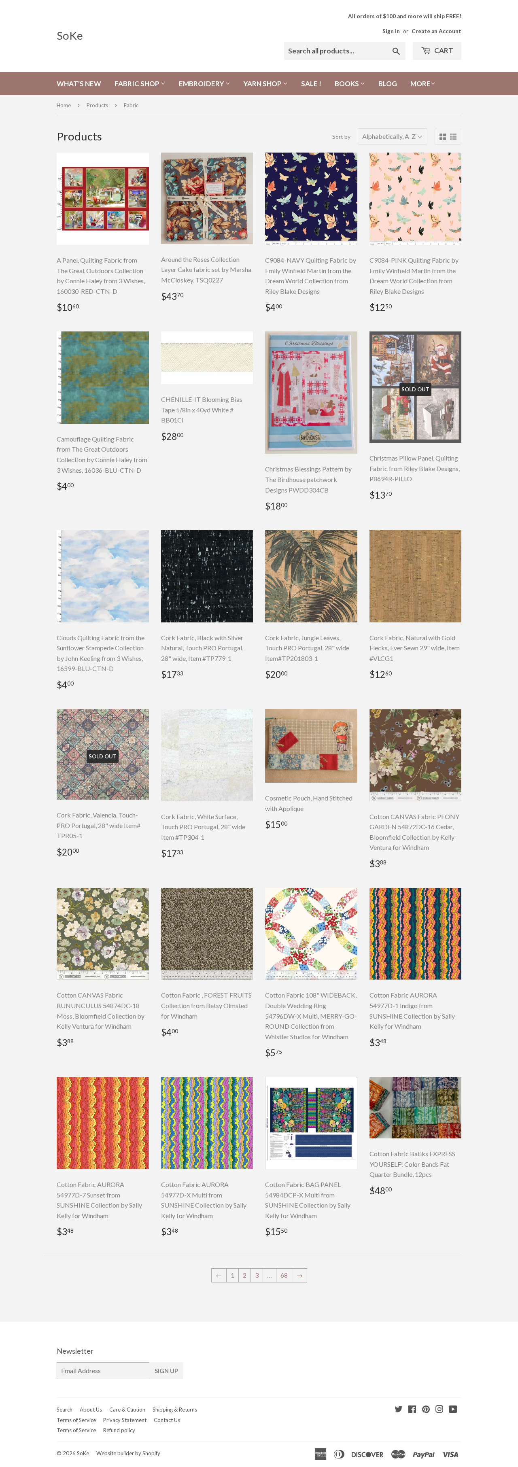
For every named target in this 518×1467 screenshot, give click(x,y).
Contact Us (167, 1420)
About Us (91, 1409)
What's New (79, 83)
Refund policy (119, 1430)
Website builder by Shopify (128, 1453)
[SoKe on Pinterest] (426, 1410)
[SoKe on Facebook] (412, 1410)
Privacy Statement (124, 1420)
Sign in (391, 31)
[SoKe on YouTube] (453, 1410)
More (420, 83)
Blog (387, 83)
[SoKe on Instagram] (439, 1410)
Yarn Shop (263, 83)
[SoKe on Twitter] (399, 1410)
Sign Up (166, 1370)
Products (97, 105)
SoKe (70, 35)
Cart (443, 50)
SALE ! (311, 83)
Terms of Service (76, 1420)
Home (64, 105)
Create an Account (436, 31)
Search (64, 1409)
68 (284, 1275)
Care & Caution (127, 1409)
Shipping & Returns (175, 1409)
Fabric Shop (138, 83)
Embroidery (202, 83)
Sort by (341, 136)
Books (347, 83)
